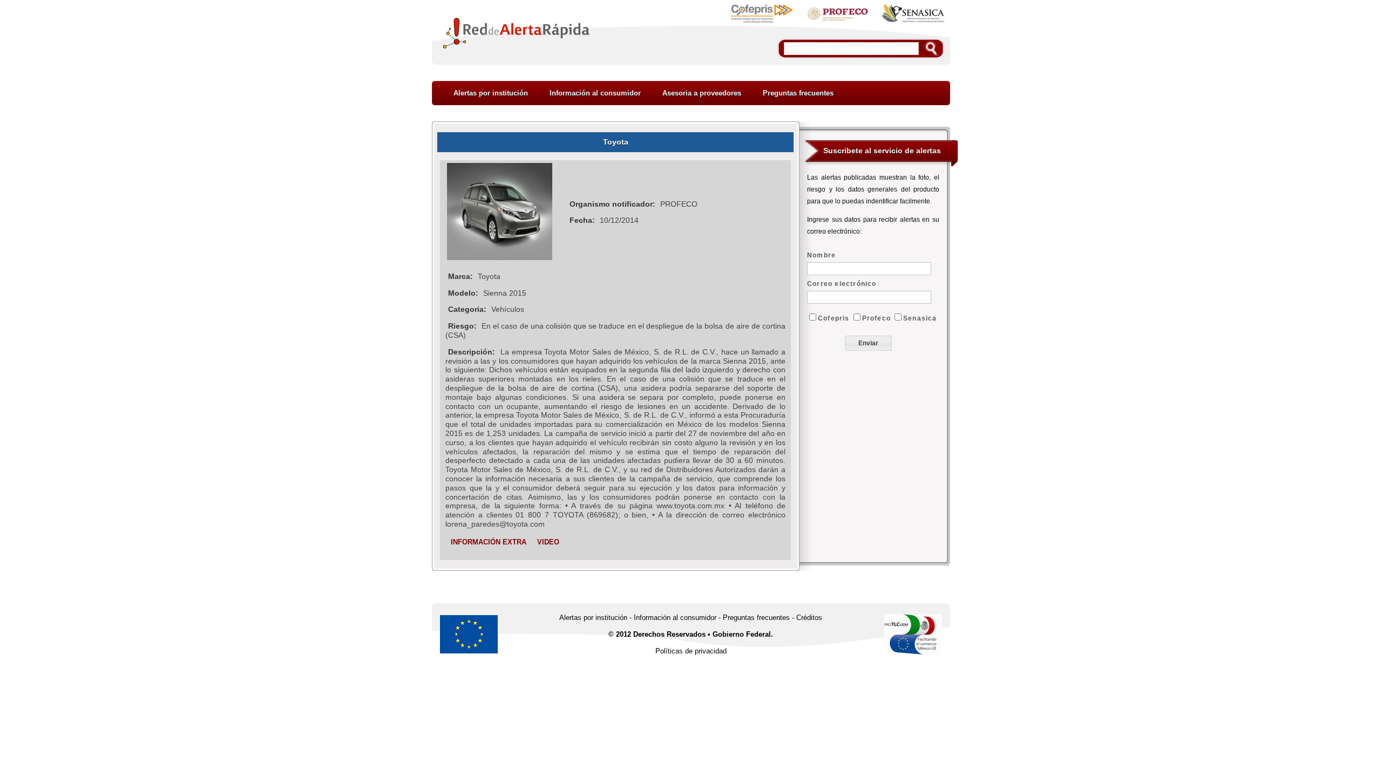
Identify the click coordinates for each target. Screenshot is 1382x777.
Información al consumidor (595, 93)
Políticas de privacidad (691, 651)
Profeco (876, 318)
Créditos (809, 618)
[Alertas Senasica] (913, 22)
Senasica (920, 318)
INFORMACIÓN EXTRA (488, 542)
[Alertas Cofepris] (762, 22)
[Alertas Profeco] (837, 22)
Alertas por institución (490, 93)
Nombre (821, 255)
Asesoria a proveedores (701, 93)
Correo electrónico (842, 284)
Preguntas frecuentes (798, 93)
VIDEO (548, 542)
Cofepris (834, 318)
